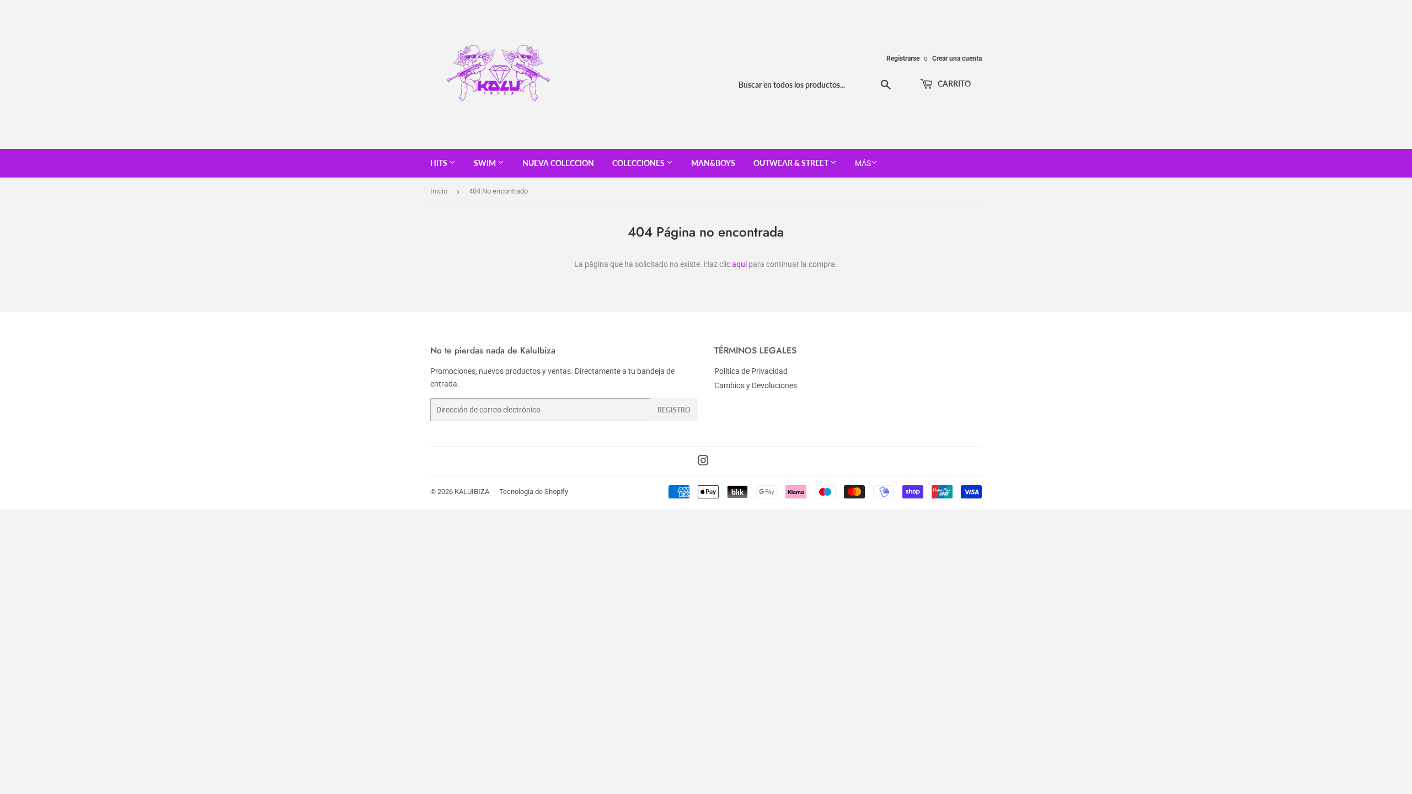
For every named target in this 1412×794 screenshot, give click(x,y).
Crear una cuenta (957, 58)
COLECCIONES (639, 163)
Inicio (438, 191)
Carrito (953, 83)
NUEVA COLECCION (558, 163)
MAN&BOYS (713, 163)
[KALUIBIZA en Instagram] (703, 462)
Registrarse (902, 58)
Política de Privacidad (751, 371)
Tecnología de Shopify (533, 491)
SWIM (486, 163)
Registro (674, 410)
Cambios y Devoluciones (755, 385)
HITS (439, 163)
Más (863, 163)
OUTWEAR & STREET (791, 163)
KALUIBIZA (471, 491)
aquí (739, 264)
